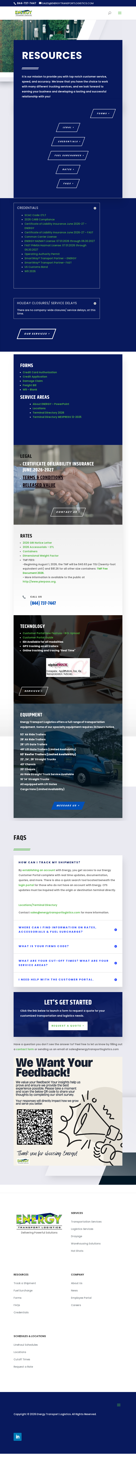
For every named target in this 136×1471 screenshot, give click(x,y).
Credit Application (35, 376)
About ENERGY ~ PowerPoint (51, 404)
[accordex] (68, 693)
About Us (76, 1300)
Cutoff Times (22, 1376)
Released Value (39, 485)
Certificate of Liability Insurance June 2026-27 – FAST (59, 232)
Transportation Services (86, 1238)
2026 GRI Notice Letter (37, 542)
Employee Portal (81, 1315)
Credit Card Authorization (40, 372)
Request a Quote (66, 1043)
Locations (39, 408)
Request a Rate (23, 1384)
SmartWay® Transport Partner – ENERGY (50, 258)
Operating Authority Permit (42, 254)
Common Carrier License (41, 236)
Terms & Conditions (43, 477)
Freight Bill (29, 385)
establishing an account (38, 887)
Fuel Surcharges (68, 155)
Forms (102, 113)
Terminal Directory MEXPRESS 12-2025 (57, 417)
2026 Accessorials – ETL (38, 547)
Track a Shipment (25, 1300)
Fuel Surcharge (23, 1307)
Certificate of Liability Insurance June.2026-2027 (58, 467)
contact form (25, 1066)
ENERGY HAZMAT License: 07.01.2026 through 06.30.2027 (60, 241)
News (74, 1307)
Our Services (36, 333)
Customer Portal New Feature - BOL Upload (51, 633)
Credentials (68, 141)
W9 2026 (30, 271)
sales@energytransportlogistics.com (55, 929)
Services (32, 708)
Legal (67, 127)
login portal (26, 902)
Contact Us (67, 512)
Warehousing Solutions (86, 1260)
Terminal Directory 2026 (48, 412)
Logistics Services (82, 1246)
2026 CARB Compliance (40, 219)
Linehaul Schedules (26, 1362)
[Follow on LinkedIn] (18, 1454)
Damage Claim (33, 381)
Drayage (76, 1253)
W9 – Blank (30, 389)
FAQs (67, 183)
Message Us (66, 822)
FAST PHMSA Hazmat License (43, 245)
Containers (30, 551)
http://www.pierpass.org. (39, 581)
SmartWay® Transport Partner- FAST (48, 262)
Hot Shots (77, 1268)
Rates (67, 169)
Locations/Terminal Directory (38, 922)
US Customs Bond (36, 267)
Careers (76, 1322)
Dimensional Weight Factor (41, 555)
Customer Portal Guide (38, 637)
